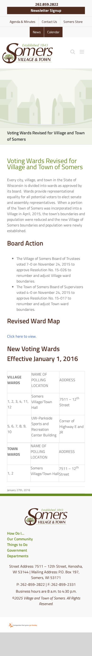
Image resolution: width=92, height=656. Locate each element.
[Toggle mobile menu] (82, 51)
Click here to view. (21, 336)
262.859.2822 (46, 4)
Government (17, 550)
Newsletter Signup (46, 10)
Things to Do (17, 544)
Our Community (20, 539)
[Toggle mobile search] (72, 51)
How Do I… (15, 533)
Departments (18, 556)
